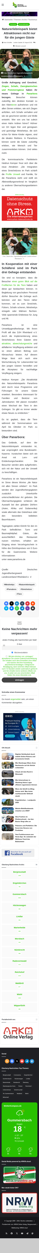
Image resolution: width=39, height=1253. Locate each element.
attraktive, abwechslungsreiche (17, 343)
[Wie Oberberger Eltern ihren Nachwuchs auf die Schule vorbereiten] (8, 765)
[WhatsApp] (17, 608)
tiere (13, 105)
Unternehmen (7, 1090)
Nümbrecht (16, 1082)
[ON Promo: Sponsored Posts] (19, 14)
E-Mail (19, 644)
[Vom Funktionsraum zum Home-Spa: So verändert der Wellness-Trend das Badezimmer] (8, 836)
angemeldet (16, 699)
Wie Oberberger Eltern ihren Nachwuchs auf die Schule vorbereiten (25, 765)
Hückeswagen (19, 1079)
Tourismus (32, 20)
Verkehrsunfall (18, 1090)
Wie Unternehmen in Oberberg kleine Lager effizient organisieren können (26, 782)
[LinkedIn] (17, 603)
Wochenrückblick (21, 653)
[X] (11, 603)
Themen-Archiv (20, 20)
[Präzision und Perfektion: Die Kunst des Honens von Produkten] (8, 827)
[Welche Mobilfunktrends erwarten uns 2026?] (8, 810)
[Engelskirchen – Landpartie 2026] (8, 802)
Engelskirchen (28, 1075)
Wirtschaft (6, 1097)
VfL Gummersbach (8, 1093)
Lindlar (28, 1079)
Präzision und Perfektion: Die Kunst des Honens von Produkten (26, 828)
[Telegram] (22, 608)
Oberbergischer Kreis (9, 1086)
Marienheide (6, 1082)
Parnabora (12, 589)
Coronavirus (17, 1075)
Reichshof (28, 1086)
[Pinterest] (27, 603)
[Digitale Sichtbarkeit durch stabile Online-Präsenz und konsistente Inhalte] (8, 756)
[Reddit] (33, 603)
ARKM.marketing (19, 194)
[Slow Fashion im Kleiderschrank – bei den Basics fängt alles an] (8, 819)
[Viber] (27, 608)
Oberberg (25, 1082)
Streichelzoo (27, 589)
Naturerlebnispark (27, 585)
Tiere (20, 594)
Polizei (20, 1086)
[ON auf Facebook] (18, 856)
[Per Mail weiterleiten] (33, 608)
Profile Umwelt (13, 174)
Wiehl (26, 1093)
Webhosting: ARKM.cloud (19, 1228)
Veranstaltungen (24, 24)
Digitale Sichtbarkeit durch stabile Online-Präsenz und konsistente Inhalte (25, 756)
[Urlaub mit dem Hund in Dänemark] (8, 774)
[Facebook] (6, 603)
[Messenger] (11, 608)
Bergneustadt (7, 1075)
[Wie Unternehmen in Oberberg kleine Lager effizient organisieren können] (8, 782)
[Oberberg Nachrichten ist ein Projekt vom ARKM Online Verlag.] (18, 1041)
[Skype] (6, 608)
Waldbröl (19, 1093)
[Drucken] (19, 613)
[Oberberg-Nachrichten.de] (19, 5)
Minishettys (9, 585)
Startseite (8, 20)
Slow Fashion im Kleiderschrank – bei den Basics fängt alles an (24, 819)
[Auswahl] (3, 5)
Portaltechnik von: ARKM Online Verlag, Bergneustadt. (19, 1224)
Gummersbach (7, 1079)
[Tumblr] (22, 603)
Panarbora (32, 93)
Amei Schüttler (8, 42)
